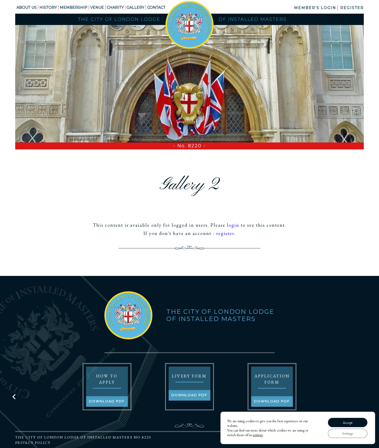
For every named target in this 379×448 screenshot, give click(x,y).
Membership (73, 7)
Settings (347, 433)
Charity (115, 7)
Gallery (135, 7)
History (48, 7)
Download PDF (107, 401)
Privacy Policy (33, 442)
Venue (97, 7)
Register (352, 7)
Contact (156, 7)
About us (27, 7)
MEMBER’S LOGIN (315, 7)
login (233, 225)
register (225, 233)
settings (258, 435)
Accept (347, 422)
